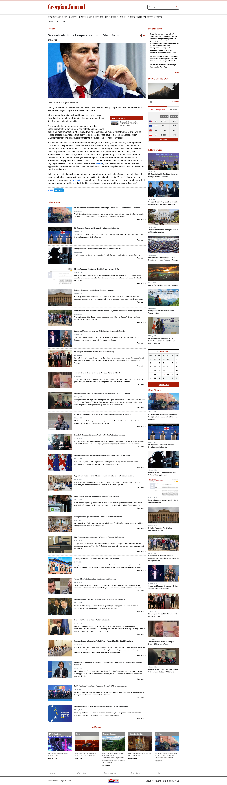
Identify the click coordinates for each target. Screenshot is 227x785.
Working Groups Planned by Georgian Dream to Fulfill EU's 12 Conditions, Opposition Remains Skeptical (108, 664)
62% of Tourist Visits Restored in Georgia (163, 285)
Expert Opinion (136, 773)
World (131, 17)
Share (50, 190)
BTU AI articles (57, 21)
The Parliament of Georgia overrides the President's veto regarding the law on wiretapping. (107, 255)
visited (99, 163)
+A (144, 35)
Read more (140, 219)
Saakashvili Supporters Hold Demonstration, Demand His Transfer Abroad (129, 123)
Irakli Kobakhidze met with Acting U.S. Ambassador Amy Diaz (164, 66)
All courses (164, 139)
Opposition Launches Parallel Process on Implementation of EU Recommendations (104, 476)
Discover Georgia (57, 17)
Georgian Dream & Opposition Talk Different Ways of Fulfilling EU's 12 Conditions (103, 641)
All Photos (175, 102)
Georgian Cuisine (98, 17)
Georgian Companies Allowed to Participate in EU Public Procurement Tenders (102, 455)
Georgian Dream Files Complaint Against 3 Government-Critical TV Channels (102, 393)
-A (140, 35)
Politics (113, 17)
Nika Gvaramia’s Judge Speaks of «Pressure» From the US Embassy (99, 537)
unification (77, 180)
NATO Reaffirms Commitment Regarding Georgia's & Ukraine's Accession (100, 686)
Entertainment (144, 17)
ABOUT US (150, 781)
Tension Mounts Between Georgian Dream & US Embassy (95, 579)
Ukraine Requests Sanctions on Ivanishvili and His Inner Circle (96, 269)
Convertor (173, 110)
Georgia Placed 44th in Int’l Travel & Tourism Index (161, 312)
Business (83, 17)
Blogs (123, 17)
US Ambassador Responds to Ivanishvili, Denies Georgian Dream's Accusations (103, 414)
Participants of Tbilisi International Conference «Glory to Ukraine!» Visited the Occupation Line (108, 311)
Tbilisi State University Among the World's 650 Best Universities (163, 231)
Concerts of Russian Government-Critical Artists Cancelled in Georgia (99, 331)
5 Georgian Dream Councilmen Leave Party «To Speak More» (96, 558)
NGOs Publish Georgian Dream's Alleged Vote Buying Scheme (96, 496)
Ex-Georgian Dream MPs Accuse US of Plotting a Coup (94, 351)
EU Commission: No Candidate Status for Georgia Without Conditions (163, 175)
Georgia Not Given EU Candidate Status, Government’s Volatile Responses (101, 706)
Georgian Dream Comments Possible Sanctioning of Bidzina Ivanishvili (99, 599)
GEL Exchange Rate (157, 110)
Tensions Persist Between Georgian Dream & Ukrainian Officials (97, 373)
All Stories (96, 727)
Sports (158, 17)
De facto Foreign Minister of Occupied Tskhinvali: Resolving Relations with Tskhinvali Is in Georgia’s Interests (164, 58)
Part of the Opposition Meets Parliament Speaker (92, 620)
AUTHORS (164, 384)
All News (175, 72)
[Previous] (157, 351)
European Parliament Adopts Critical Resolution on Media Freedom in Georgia (163, 259)
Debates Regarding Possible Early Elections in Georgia (94, 290)
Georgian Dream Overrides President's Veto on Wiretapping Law (97, 248)
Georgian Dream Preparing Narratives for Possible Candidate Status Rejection (163, 203)
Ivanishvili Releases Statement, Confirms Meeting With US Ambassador (100, 435)
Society (73, 17)
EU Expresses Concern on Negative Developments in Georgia (96, 228)
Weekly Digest (82, 773)
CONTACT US (174, 781)
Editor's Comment (110, 773)
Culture (78, 734)
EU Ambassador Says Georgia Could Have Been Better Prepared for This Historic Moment (161, 341)
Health (159, 773)
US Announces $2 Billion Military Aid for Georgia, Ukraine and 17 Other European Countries (107, 208)
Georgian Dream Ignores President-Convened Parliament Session (98, 517)
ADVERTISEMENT (161, 781)
